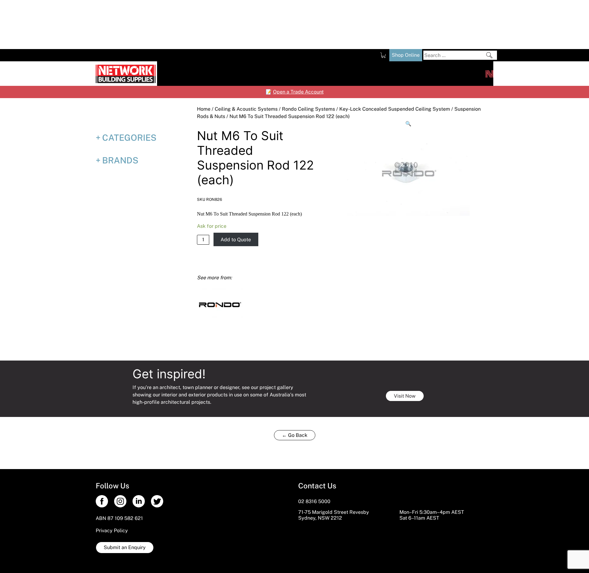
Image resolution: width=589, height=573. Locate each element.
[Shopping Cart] (383, 55)
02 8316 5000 (314, 501)
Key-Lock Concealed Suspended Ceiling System (394, 109)
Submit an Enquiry (125, 547)
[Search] (489, 55)
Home (203, 109)
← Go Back (294, 435)
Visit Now (405, 396)
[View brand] (220, 304)
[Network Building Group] (489, 73)
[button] (409, 124)
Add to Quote (236, 240)
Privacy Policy (112, 530)
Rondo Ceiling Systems (308, 109)
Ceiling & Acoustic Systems (246, 109)
